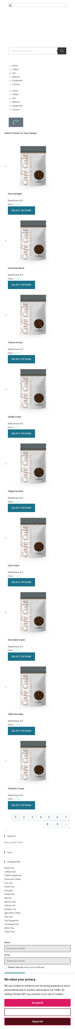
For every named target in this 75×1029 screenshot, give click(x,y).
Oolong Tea (9, 905)
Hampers (8, 890)
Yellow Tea (9, 932)
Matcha (16, 77)
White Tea (9, 928)
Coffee (15, 69)
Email (7, 955)
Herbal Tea (9, 894)
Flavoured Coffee (12, 879)
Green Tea (9, 887)
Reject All (37, 1021)
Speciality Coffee (12, 913)
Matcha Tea (10, 902)
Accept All (37, 1002)
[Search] (62, 50)
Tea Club (8, 917)
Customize (37, 1012)
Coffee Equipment (13, 875)
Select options (21, 210)
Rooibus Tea (10, 909)
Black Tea (9, 868)
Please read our (26, 967)
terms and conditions (34, 967)
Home (15, 65)
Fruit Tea (8, 883)
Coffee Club (10, 872)
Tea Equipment (11, 920)
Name (7, 942)
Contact (16, 84)
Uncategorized (11, 924)
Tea (14, 73)
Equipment (17, 80)
